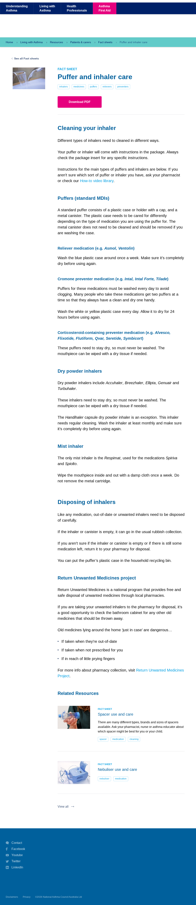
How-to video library (97, 181)
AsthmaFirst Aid (105, 8)
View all (63, 806)
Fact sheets (105, 42)
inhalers (63, 86)
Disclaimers (12, 897)
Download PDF (80, 102)
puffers (93, 86)
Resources (56, 42)
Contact (16, 842)
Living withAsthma (47, 8)
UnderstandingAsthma (17, 8)
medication (118, 739)
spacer (103, 739)
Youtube (17, 855)
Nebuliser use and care (117, 769)
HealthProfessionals (77, 8)
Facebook (18, 849)
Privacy (26, 897)
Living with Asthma (31, 42)
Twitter (15, 861)
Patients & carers (80, 42)
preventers (122, 86)
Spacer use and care (115, 714)
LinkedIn (17, 867)
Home (9, 42)
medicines (79, 86)
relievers (107, 86)
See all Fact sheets (26, 58)
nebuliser (104, 778)
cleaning (134, 739)
